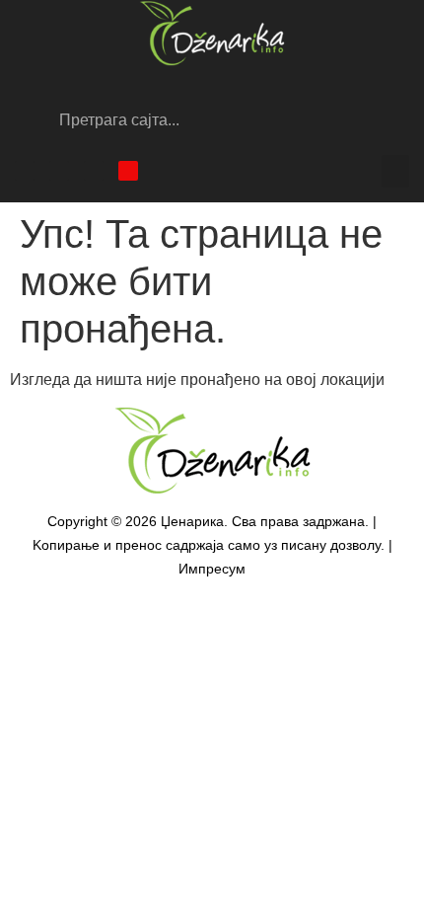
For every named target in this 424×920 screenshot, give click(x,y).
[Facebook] (25, 171)
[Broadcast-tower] (128, 171)
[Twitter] (94, 171)
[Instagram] (59, 171)
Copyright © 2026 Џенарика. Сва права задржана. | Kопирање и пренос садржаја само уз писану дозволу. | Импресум (212, 544)
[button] (395, 171)
